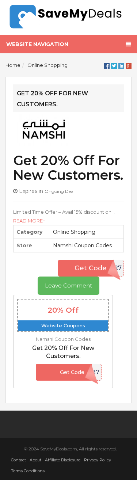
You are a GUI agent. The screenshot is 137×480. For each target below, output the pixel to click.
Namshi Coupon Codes (82, 245)
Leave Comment (68, 285)
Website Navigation (37, 44)
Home (12, 65)
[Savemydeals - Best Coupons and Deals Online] (68, 17)
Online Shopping (47, 65)
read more (28, 221)
